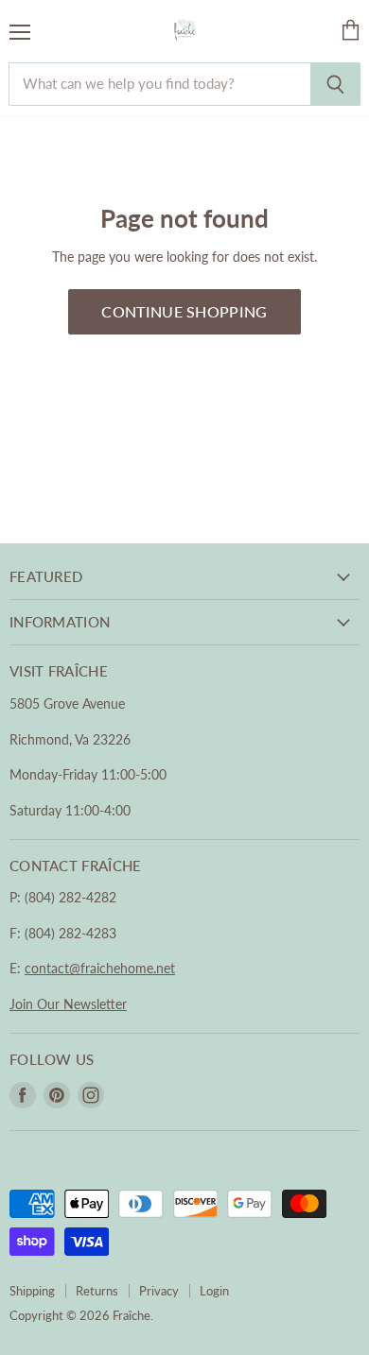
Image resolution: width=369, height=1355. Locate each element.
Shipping (32, 1290)
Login (214, 1290)
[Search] (335, 84)
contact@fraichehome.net (100, 968)
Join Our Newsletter (68, 1004)
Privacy (159, 1290)
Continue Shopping (184, 311)
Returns (97, 1290)
